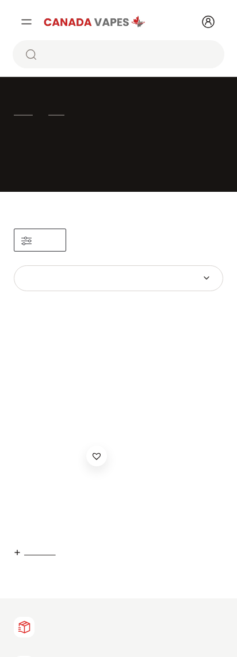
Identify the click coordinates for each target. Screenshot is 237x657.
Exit (173, 426)
